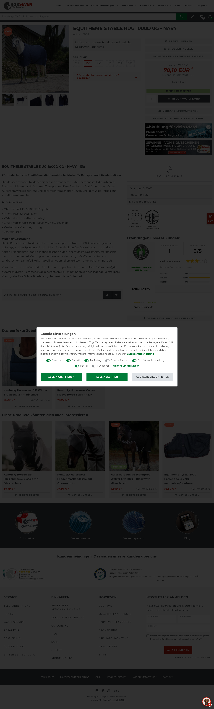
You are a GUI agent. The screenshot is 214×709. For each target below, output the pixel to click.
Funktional (103, 365)
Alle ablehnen (107, 376)
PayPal (84, 365)
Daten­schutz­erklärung (140, 353)
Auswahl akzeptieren (152, 376)
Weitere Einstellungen (125, 365)
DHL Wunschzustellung (151, 360)
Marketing (95, 360)
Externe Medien (119, 360)
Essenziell (57, 360)
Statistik (76, 360)
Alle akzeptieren (61, 376)
